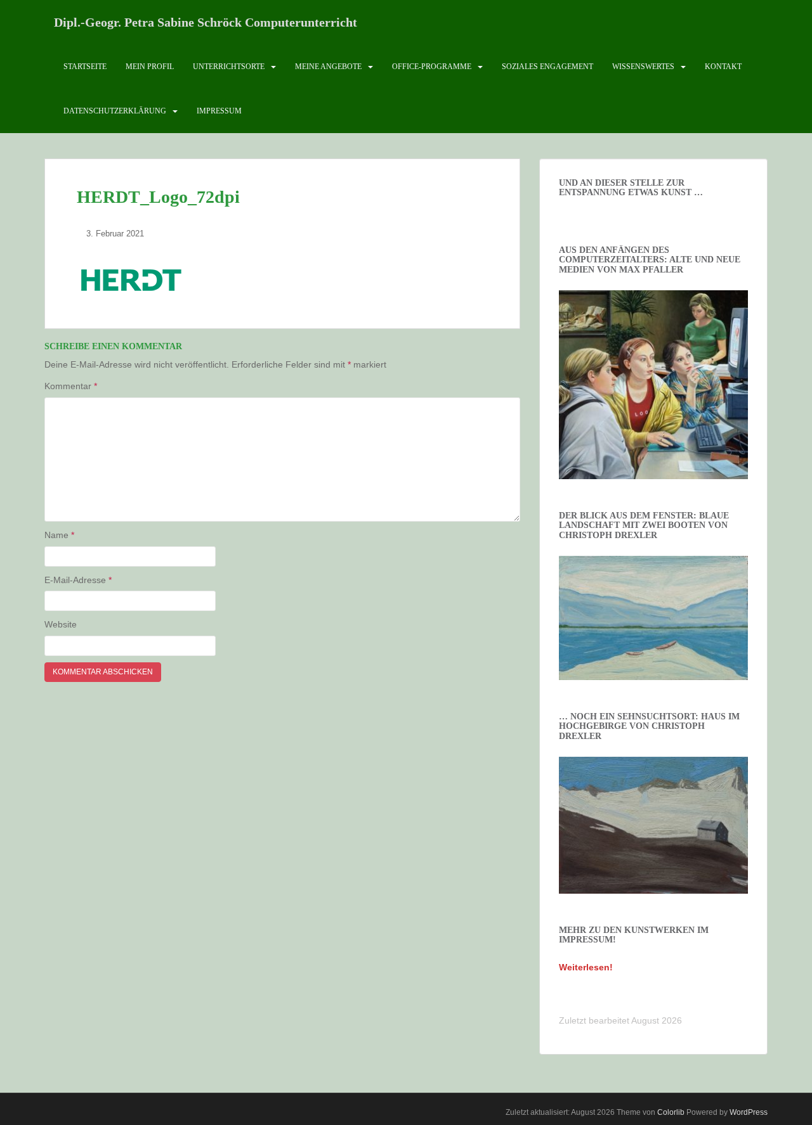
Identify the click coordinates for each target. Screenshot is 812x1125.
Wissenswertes (643, 66)
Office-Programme (431, 66)
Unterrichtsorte (229, 66)
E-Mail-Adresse (78, 580)
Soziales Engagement (547, 66)
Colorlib (670, 1112)
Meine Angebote (328, 66)
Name (59, 535)
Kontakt (723, 66)
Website (60, 624)
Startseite (85, 66)
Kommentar (70, 386)
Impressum (219, 110)
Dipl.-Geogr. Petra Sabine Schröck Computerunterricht (205, 22)
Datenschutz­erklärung (114, 110)
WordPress (749, 1112)
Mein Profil (150, 66)
